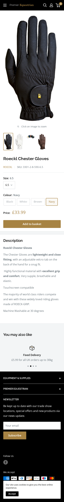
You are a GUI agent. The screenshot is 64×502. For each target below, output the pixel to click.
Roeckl (7, 167)
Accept (12, 493)
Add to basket (32, 224)
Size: (8, 178)
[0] (58, 5)
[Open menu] (5, 5)
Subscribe (14, 435)
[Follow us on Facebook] (5, 462)
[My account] (51, 5)
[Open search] (45, 5)
